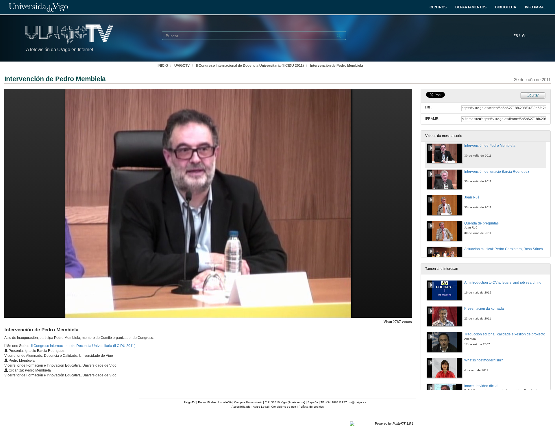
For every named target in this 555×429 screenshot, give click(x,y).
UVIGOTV (182, 66)
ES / (517, 36)
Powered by (394, 423)
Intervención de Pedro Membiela (336, 66)
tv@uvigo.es (357, 402)
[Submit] (339, 35)
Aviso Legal (261, 406)
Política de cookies (311, 406)
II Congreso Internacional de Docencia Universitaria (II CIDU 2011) (250, 66)
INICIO (163, 66)
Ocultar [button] (533, 95)
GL (524, 36)
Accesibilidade (241, 406)
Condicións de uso (283, 406)
